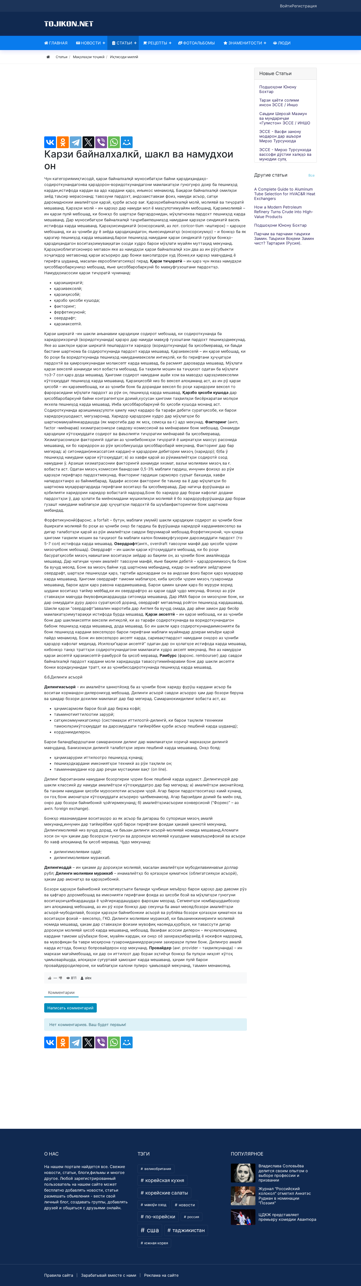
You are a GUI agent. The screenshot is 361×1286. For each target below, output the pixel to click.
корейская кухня (164, 1180)
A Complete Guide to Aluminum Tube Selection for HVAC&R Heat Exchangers (284, 194)
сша (152, 1230)
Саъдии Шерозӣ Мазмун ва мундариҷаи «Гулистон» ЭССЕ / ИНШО (284, 118)
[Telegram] (76, 142)
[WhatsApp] (114, 142)
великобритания (157, 1169)
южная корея (155, 1243)
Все (311, 175)
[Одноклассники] (63, 142)
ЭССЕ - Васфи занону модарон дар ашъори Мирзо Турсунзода (280, 136)
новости (186, 1204)
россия (192, 1217)
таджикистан (188, 1230)
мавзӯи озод (154, 1205)
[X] (88, 142)
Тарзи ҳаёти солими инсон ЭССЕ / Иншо (279, 102)
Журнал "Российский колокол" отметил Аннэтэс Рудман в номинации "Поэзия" (285, 1195)
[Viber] (101, 142)
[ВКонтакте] (50, 142)
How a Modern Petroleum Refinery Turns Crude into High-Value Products (283, 212)
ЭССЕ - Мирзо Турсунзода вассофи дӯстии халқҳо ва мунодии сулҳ (285, 154)
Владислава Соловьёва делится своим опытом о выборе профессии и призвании (283, 1172)
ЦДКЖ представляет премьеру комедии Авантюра (287, 1217)
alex (88, 978)
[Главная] (48, 57)
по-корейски (159, 1217)
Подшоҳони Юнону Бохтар (277, 89)
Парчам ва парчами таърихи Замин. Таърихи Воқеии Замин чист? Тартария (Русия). (284, 239)
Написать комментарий (70, 1007)
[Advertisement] (145, 102)
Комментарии (61, 992)
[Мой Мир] (127, 142)
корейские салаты (166, 1193)
